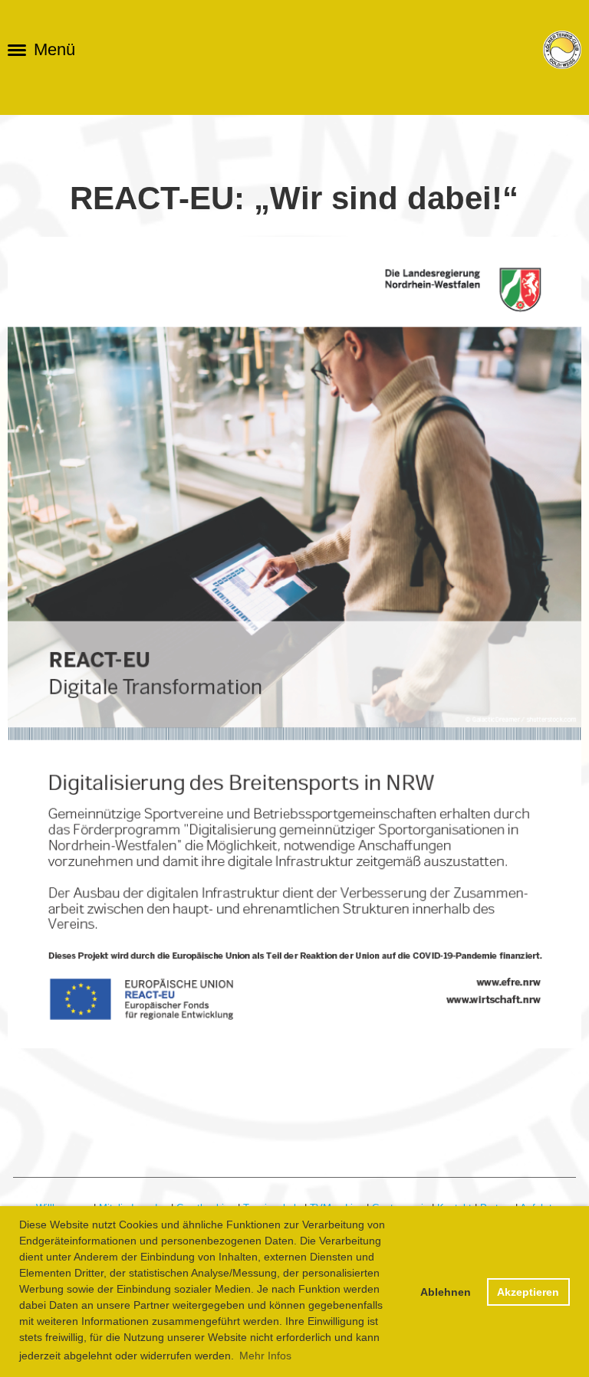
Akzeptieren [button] (528, 1292)
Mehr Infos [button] (265, 1355)
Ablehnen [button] (445, 1292)
